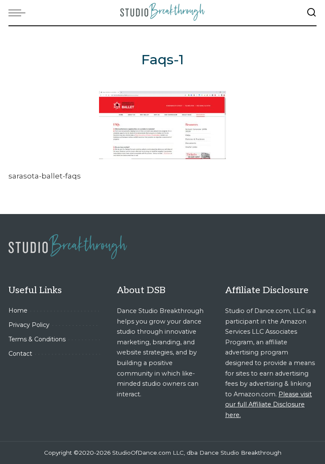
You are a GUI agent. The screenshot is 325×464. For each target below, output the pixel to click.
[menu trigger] (19, 12)
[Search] (311, 12)
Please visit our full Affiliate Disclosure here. (268, 404)
